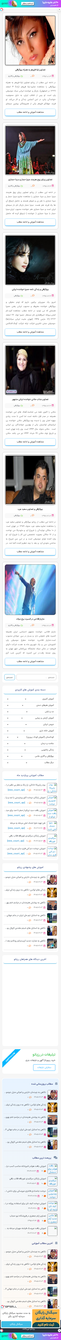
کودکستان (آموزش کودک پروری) (40, 737)
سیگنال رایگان (16, 1324)
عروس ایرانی (48, 724)
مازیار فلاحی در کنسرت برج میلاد (30, 619)
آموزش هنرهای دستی (45, 705)
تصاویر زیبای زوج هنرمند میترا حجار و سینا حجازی (30, 179)
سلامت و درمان (47, 743)
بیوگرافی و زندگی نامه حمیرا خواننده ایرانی (30, 289)
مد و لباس (49, 711)
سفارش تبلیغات (44, 1067)
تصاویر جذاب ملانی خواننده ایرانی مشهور (30, 399)
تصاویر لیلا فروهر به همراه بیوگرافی (30, 69)
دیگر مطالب (49, 762)
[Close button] (59, 9)
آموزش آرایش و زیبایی (44, 718)
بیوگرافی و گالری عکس (44, 756)
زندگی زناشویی (47, 749)
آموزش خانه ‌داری (46, 730)
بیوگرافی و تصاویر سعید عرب (30, 509)
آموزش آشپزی (48, 699)
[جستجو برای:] (36, 677)
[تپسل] (1, 9)
